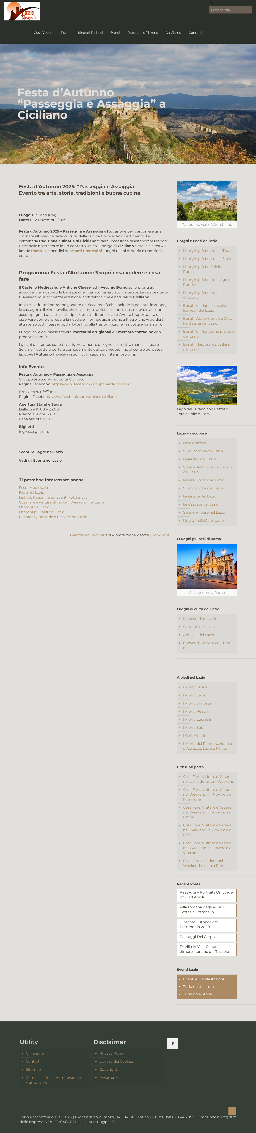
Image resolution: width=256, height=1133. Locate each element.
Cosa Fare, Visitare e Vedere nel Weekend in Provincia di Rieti (208, 830)
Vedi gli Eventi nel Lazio (40, 460)
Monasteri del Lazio (200, 619)
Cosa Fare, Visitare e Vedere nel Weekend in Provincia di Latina (208, 812)
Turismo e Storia (197, 994)
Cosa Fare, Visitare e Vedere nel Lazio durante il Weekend (208, 779)
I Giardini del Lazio (199, 459)
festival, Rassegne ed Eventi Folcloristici (54, 497)
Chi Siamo (35, 1053)
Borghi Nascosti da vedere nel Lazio (206, 346)
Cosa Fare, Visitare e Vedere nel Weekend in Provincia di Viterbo (208, 848)
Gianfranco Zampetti (88, 535)
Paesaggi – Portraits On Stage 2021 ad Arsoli (206, 894)
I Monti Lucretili (197, 719)
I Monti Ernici (195, 687)
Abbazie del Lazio (198, 635)
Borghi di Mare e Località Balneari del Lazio (205, 308)
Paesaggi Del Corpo (197, 937)
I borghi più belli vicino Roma (203, 269)
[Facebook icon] (231, 1127)
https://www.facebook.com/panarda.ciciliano (91, 384)
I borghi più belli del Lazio (41, 512)
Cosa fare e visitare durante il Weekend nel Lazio (61, 502)
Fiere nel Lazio (31, 492)
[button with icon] (172, 1043)
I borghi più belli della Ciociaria (202, 295)
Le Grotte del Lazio (199, 496)
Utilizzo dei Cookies (117, 1061)
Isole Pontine (194, 443)
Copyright (161, 535)
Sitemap (33, 1069)
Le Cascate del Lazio (201, 504)
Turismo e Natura (198, 986)
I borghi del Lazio (34, 507)
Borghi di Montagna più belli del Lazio (208, 333)
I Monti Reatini (196, 711)
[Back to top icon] (232, 1111)
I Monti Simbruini (198, 703)
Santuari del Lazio (199, 627)
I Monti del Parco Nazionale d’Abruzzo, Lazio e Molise (207, 746)
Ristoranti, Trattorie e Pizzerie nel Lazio (53, 517)
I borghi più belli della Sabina (209, 259)
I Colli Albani (194, 735)
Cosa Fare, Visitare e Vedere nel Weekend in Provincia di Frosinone (208, 794)
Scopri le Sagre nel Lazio (41, 452)
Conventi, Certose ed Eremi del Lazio (207, 645)
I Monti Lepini (195, 695)
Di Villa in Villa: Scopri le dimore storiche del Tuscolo (204, 949)
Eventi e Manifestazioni (203, 979)
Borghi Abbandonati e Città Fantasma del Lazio (207, 321)
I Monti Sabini (195, 727)
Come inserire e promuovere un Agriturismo (54, 1080)
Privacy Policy (112, 1053)
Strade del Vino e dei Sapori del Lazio (207, 469)
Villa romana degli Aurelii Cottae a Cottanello (202, 909)
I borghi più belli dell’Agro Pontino (206, 282)
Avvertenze (109, 1077)
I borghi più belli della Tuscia (208, 250)
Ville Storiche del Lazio (203, 451)
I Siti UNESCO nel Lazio (203, 520)
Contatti (33, 1061)
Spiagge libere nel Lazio (204, 512)
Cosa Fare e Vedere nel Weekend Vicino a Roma (205, 863)
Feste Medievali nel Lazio (41, 487)
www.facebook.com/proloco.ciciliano (84, 397)
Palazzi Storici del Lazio (203, 480)
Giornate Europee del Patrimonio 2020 (199, 924)
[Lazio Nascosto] (22, 11)
